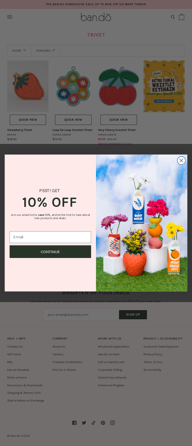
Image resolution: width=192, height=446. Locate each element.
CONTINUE (50, 251)
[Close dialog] (181, 160)
